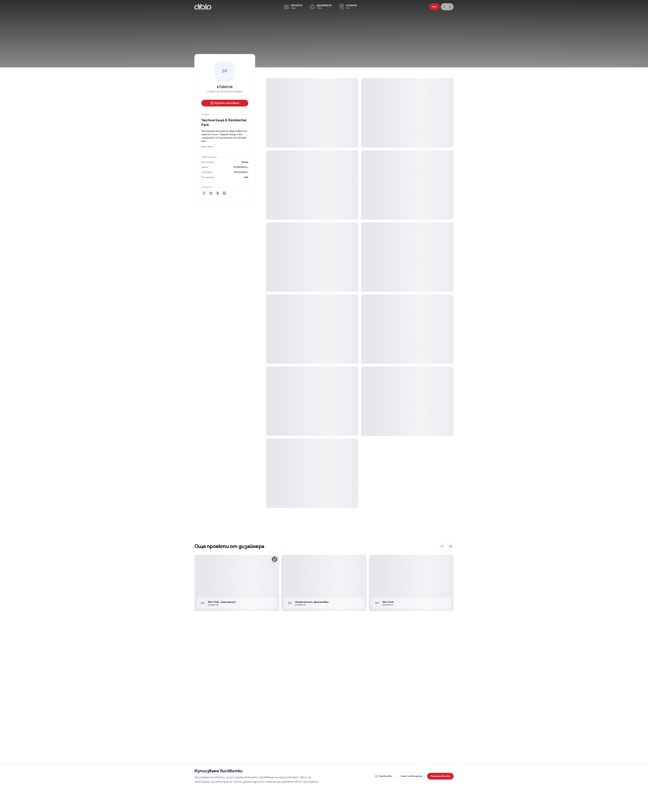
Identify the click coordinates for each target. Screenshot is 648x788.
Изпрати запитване (227, 102)
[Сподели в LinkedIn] (224, 193)
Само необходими (411, 776)
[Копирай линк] (204, 193)
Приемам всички (440, 776)
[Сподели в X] (210, 193)
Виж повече (207, 146)
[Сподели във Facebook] (217, 193)
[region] (324, 583)
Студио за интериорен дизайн (224, 91)
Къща (245, 162)
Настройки (385, 776)
